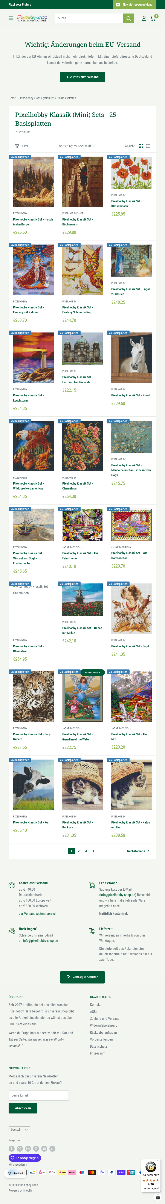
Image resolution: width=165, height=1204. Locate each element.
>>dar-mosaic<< (72, 547)
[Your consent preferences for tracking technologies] (158, 1197)
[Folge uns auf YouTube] (44, 1148)
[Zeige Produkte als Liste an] (148, 146)
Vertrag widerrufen (85, 977)
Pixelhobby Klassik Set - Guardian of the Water (77, 736)
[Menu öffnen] (11, 18)
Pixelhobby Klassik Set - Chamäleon (77, 486)
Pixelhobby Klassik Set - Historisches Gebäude (77, 379)
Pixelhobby (20, 213)
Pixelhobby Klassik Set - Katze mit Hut (130, 824)
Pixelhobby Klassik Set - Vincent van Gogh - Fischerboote (28, 558)
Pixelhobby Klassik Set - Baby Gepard (32, 736)
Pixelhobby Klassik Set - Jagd (130, 646)
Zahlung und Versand (104, 1019)
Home (12, 98)
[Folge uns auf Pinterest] (36, 1148)
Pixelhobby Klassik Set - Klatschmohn (126, 203)
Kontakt (95, 1005)
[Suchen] (128, 18)
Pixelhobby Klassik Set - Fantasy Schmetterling (77, 309)
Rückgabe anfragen (103, 1032)
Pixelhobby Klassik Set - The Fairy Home (80, 555)
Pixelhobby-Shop (73, 213)
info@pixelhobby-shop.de (117, 895)
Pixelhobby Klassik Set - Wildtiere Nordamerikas (28, 486)
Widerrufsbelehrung (103, 1025)
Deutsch (16, 1129)
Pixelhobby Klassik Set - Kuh (31, 822)
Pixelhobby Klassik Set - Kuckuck (77, 824)
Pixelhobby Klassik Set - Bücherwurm (77, 222)
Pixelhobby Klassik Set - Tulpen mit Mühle (82, 630)
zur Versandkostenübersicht (38, 914)
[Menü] (158, 1161)
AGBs (93, 1012)
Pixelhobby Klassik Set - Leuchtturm (28, 397)
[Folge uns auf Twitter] (20, 1148)
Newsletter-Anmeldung (138, 4)
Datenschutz (98, 1046)
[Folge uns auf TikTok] (52, 1148)
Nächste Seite (136, 851)
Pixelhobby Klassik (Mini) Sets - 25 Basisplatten (48, 98)
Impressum (97, 1053)
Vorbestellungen (101, 1039)
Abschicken (23, 1108)
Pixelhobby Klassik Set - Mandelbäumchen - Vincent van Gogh (131, 470)
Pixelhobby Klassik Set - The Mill (129, 736)
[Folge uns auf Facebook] (12, 1148)
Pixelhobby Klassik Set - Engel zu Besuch (130, 291)
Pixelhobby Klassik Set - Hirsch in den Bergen (33, 222)
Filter (25, 146)
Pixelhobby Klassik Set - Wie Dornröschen (129, 555)
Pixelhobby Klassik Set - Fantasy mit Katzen (28, 309)
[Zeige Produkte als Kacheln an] (141, 146)
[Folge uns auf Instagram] (28, 1148)
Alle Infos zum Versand (83, 77)
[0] (153, 18)
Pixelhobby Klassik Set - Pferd (130, 395)
